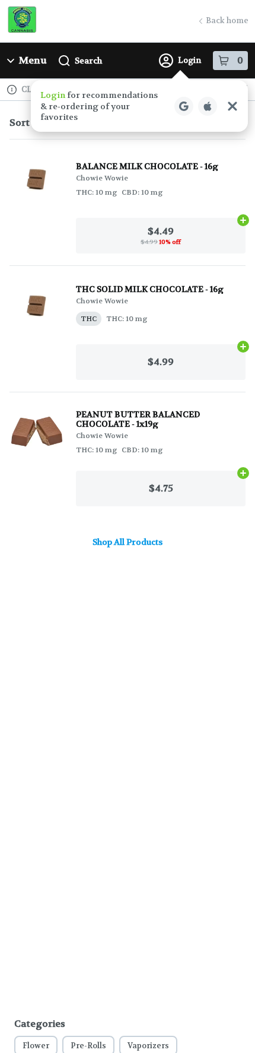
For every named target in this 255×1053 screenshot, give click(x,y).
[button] (139, 106)
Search (88, 60)
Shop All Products (127, 542)
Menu (33, 60)
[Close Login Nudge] (232, 106)
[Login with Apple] (207, 106)
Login (189, 60)
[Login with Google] (183, 106)
